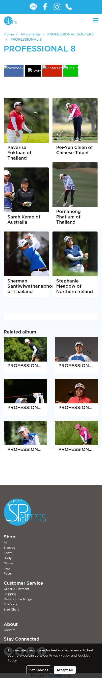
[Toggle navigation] (95, 20)
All (5, 542)
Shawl (8, 552)
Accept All (65, 669)
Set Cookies (38, 669)
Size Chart (11, 609)
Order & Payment (16, 588)
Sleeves (9, 547)
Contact (10, 629)
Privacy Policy (59, 655)
